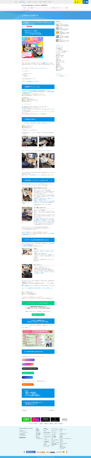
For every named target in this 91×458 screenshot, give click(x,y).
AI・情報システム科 (46, 442)
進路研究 (57, 70)
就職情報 (57, 64)
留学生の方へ (61, 442)
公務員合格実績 (38, 437)
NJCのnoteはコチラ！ (27, 377)
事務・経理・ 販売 (59, 55)
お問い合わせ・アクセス (63, 429)
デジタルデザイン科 (46, 437)
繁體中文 (51, 423)
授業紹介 (57, 66)
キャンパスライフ (54, 433)
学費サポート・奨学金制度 (55, 442)
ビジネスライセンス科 (47, 434)
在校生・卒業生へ (59, 60)
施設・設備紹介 (54, 434)
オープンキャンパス (59, 52)
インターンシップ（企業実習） (61, 51)
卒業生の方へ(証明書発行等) (63, 443)
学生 (56, 63)
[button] (66, 452)
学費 (52, 438)
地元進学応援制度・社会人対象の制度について (55, 444)
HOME (37, 428)
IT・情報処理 (58, 48)
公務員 (57, 59)
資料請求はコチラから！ (28, 384)
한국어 (56, 423)
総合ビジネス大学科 (46, 446)
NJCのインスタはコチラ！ (28, 359)
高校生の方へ (61, 437)
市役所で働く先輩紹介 (63, 447)
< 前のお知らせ (24, 410)
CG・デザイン (58, 47)
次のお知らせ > (52, 410)
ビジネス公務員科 (46, 429)
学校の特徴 (37, 429)
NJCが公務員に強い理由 (39, 438)
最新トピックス (58, 67)
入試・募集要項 (54, 437)
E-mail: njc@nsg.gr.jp (22, 435)
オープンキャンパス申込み (55, 429)
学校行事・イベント (59, 62)
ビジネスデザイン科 (46, 433)
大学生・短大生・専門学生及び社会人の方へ (66, 438)
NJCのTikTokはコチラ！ (28, 364)
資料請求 (53, 445)
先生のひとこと (58, 56)
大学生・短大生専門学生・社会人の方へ (23, 2)
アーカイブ (58, 75)
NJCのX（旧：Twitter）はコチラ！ (30, 368)
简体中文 (46, 423)
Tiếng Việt (60, 423)
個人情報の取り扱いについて (63, 433)
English (41, 423)
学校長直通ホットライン (63, 434)
